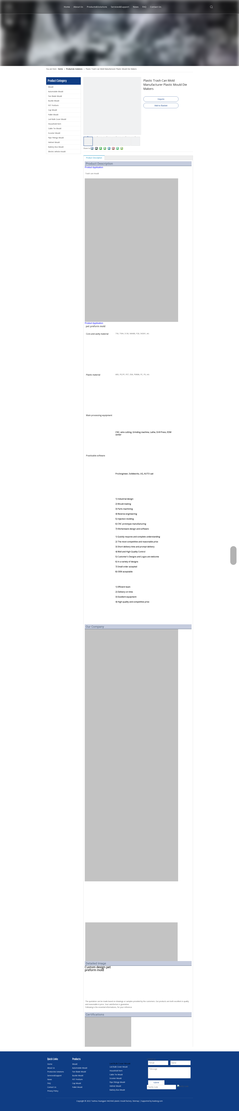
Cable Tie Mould (54, 128)
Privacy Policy (52, 1091)
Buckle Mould (53, 101)
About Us (78, 6)
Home (67, 6)
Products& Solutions (55, 1071)
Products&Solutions (97, 6)
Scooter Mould (54, 133)
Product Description (94, 158)
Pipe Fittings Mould (56, 137)
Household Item (54, 124)
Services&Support (120, 6)
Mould (50, 87)
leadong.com (157, 1101)
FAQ (144, 6)
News (136, 6)
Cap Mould (52, 110)
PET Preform (53, 105)
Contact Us (155, 6)
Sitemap (135, 1101)
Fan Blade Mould (55, 96)
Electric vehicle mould (56, 151)
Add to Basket (160, 105)
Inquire (161, 99)
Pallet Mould (53, 114)
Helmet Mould (54, 142)
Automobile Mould (55, 91)
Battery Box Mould (55, 147)
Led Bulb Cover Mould (57, 119)
